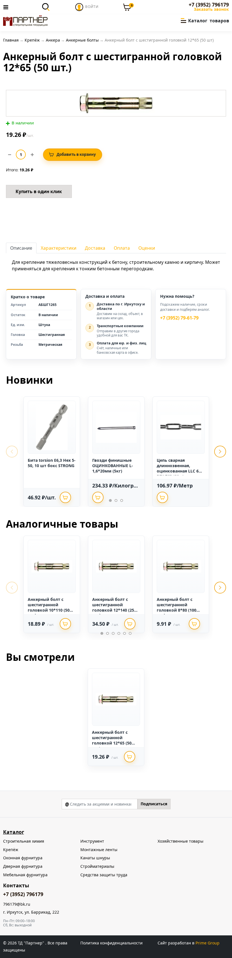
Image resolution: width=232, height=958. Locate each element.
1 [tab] (110, 500)
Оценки (146, 248)
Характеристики (58, 248)
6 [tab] (130, 633)
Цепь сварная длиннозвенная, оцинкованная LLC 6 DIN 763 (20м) (178, 468)
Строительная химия (23, 841)
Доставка (95, 248)
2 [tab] (116, 500)
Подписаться (154, 803)
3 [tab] (121, 500)
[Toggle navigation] (7, 7)
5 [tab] (124, 633)
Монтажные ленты (98, 849)
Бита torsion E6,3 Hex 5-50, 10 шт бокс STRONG (52, 463)
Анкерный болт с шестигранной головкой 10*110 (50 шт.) (49, 607)
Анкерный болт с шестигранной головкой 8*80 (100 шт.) (176, 607)
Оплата (122, 248)
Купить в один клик (39, 191)
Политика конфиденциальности (111, 943)
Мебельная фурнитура (25, 874)
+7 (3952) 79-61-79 (179, 318)
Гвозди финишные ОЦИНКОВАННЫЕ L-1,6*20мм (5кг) (112, 466)
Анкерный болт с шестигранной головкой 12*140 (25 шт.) (113, 607)
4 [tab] (118, 633)
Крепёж (10, 849)
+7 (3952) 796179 (209, 5)
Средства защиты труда (103, 874)
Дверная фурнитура (22, 866)
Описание (21, 248)
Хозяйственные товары (180, 841)
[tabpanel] (52, 451)
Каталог (13, 831)
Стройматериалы (97, 866)
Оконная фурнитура (22, 857)
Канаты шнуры (95, 857)
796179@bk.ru (16, 904)
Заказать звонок (211, 9)
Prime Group (208, 943)
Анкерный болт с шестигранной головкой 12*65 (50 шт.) (112, 740)
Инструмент (92, 841)
